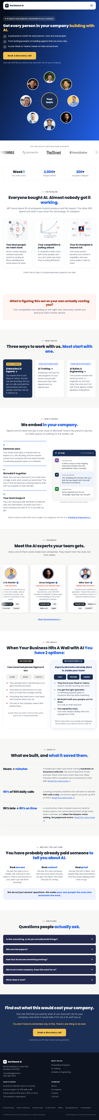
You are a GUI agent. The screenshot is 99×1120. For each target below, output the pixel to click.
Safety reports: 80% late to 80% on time (20, 1093)
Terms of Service (23, 1108)
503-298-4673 (9, 1076)
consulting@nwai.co (12, 1073)
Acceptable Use (71, 1108)
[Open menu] (91, 5)
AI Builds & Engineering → (78, 370)
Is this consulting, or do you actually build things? (32, 939)
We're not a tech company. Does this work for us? (31, 969)
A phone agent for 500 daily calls (17, 1089)
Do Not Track (50, 1108)
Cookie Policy (37, 1108)
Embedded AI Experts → (14, 370)
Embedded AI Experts (60, 1065)
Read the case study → (59, 781)
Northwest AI (15, 5)
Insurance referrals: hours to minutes (19, 1086)
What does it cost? (15, 979)
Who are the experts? (17, 949)
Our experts (56, 1089)
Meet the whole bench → (49, 619)
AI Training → (45, 368)
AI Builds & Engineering (61, 1072)
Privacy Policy (8, 1108)
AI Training (55, 1068)
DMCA (60, 1108)
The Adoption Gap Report (14, 1096)
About (54, 1086)
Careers (54, 1093)
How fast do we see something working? (26, 959)
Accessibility (85, 1108)
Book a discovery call (20, 55)
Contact (55, 1096)
